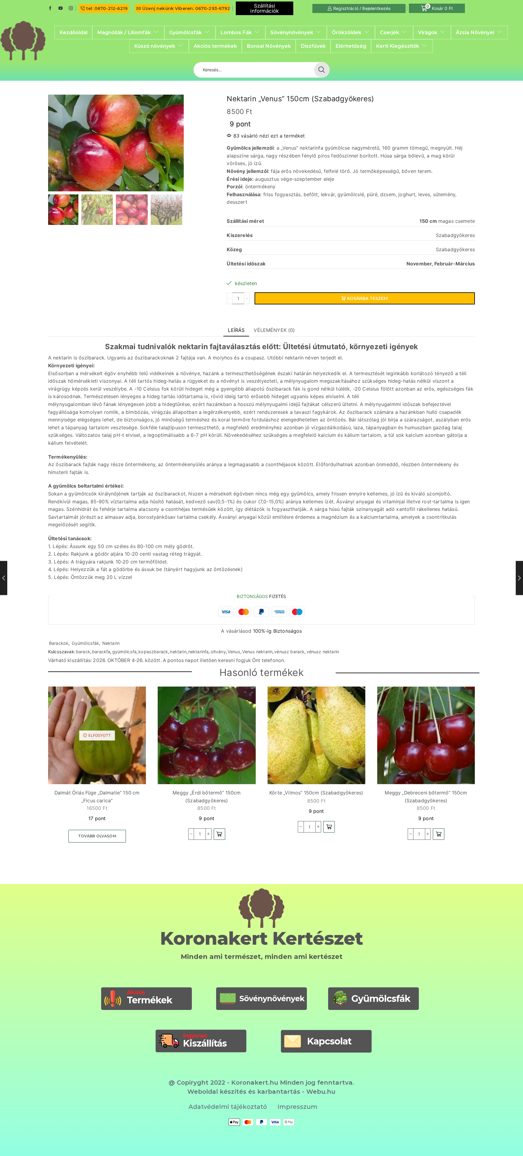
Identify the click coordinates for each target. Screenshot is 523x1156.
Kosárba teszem (367, 298)
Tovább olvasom (97, 836)
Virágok (427, 32)
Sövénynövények (291, 32)
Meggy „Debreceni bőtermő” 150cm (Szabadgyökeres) (426, 797)
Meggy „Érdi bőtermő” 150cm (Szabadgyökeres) (207, 797)
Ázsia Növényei (475, 32)
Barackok (58, 643)
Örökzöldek (346, 32)
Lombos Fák (236, 32)
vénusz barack (289, 651)
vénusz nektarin (323, 651)
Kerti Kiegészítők (397, 46)
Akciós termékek (215, 46)
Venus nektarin (257, 651)
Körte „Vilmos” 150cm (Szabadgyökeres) (316, 793)
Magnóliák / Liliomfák (124, 32)
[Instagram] (71, 8)
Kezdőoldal (73, 32)
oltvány (218, 651)
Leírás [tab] (236, 330)
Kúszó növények (154, 46)
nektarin (178, 651)
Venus (234, 651)
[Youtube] (60, 8)
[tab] (236, 330)
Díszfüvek (313, 46)
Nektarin (111, 643)
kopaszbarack (153, 651)
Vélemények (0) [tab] (274, 330)
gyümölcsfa (124, 651)
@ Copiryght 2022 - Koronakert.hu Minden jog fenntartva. (261, 1082)
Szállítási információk (264, 8)
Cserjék (389, 32)
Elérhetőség (350, 46)
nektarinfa (198, 651)
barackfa (101, 651)
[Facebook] (50, 8)
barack (83, 651)
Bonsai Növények (269, 46)
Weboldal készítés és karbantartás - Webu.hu (261, 1091)
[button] (219, 834)
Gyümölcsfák (185, 32)
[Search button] (321, 69)
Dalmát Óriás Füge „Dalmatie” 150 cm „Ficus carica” (97, 797)
